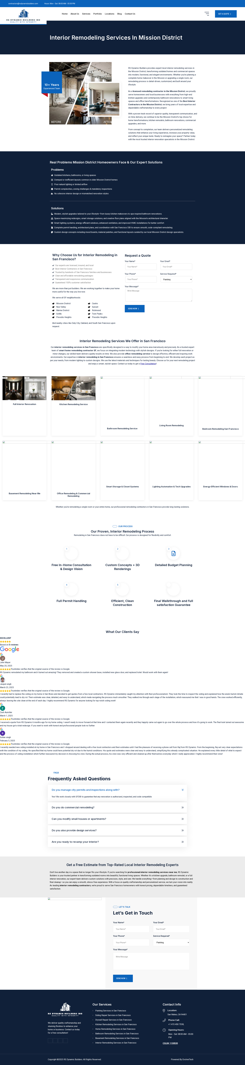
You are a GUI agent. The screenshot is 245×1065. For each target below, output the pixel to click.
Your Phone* (130, 274)
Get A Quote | (224, 14)
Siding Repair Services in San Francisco (113, 1015)
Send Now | (133, 309)
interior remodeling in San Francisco (96, 357)
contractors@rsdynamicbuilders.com (23, 4)
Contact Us (130, 14)
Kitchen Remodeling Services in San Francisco (116, 1024)
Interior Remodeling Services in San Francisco (115, 1043)
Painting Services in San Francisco (110, 1010)
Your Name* (130, 261)
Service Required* (168, 274)
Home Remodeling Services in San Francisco (115, 1029)
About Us (75, 14)
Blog (119, 14)
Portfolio (97, 14)
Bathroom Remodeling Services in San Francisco (117, 1033)
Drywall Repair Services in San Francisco (113, 1020)
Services (86, 14)
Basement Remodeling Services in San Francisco (117, 1038)
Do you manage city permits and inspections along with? (86, 789)
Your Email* (165, 261)
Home (65, 14)
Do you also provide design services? (74, 830)
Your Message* (132, 286)
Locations (109, 14)
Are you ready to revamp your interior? (75, 841)
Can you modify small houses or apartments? (79, 818)
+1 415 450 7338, (176, 1024)
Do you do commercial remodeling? (73, 807)
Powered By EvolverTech (182, 1059)
